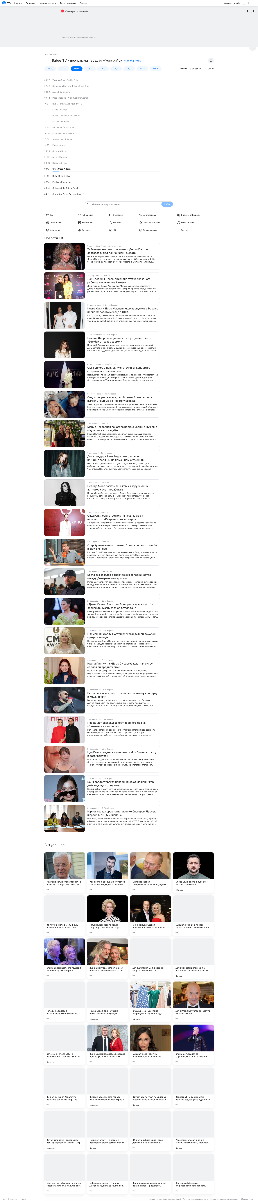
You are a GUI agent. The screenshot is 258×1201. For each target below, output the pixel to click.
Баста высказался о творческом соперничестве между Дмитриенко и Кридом (119, 576)
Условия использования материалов (224, 1199)
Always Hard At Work (62, 139)
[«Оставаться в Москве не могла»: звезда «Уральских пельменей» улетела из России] (64, 1174)
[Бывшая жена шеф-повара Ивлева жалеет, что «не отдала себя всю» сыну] (193, 915)
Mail (4, 1199)
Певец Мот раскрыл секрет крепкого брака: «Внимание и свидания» (116, 724)
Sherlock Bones (59, 151)
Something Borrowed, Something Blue (70, 86)
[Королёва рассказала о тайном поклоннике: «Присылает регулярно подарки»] (150, 1174)
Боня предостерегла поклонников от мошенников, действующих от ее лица (121, 783)
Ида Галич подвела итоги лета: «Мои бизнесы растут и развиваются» (122, 754)
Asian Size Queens (61, 92)
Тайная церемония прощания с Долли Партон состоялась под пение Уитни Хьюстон (117, 251)
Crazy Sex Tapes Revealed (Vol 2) (68, 194)
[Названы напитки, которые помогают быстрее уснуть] (107, 1002)
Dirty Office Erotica (61, 176)
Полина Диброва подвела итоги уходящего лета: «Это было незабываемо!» (119, 339)
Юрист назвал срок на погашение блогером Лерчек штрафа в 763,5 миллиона (121, 813)
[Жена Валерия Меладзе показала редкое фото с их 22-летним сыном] (107, 1045)
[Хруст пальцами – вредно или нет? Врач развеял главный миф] (64, 1131)
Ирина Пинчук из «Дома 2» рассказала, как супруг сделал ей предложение (120, 665)
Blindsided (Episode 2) (63, 127)
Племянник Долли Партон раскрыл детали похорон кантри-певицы (121, 635)
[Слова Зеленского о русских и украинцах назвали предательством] (193, 872)
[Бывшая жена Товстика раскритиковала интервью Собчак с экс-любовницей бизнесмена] (150, 1045)
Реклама (22, 1199)
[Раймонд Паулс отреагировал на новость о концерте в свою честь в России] (64, 872)
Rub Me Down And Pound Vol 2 (67, 103)
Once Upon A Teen (61, 169)
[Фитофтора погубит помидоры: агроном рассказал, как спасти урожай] (150, 1088)
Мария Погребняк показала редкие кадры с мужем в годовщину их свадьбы (122, 428)
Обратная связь (247, 1199)
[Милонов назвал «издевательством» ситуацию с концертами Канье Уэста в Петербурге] (150, 872)
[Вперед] (253, 11)
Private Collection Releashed (66, 115)
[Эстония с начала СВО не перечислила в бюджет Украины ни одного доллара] (64, 1045)
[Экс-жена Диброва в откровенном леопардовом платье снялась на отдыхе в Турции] (193, 1174)
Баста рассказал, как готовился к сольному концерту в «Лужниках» (122, 695)
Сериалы (198, 68)
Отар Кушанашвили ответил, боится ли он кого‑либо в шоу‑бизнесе (122, 547)
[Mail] (4, 3)
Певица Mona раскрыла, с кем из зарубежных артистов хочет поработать (117, 487)
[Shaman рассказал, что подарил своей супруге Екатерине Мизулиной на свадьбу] (64, 958)
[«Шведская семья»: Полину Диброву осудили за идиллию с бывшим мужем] (107, 1174)
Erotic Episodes (59, 109)
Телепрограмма (51, 54)
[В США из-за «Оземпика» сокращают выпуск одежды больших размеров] (150, 1002)
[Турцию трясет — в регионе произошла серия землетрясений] (107, 1131)
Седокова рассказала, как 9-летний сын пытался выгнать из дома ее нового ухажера (120, 399)
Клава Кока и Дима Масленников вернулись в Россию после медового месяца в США (122, 310)
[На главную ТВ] (8, 3)
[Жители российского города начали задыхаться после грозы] (107, 1088)
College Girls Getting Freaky (65, 188)
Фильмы (184, 68)
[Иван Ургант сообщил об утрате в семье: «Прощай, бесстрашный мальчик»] (107, 872)
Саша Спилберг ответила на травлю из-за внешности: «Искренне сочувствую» (115, 517)
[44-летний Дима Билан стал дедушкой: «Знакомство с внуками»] (150, 1131)
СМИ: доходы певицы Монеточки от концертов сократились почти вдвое (118, 369)
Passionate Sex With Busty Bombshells (70, 98)
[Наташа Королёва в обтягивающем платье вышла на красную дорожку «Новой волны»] (64, 1002)
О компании (12, 1199)
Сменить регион (132, 60)
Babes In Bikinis (59, 163)
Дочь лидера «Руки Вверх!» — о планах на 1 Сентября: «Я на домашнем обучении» (115, 458)
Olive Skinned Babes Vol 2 (64, 133)
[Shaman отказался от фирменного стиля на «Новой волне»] (193, 1045)
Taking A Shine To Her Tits (65, 80)
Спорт (211, 68)
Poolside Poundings (61, 182)
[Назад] (247, 11)
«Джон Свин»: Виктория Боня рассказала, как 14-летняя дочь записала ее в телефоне (120, 606)
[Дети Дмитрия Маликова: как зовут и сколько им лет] (150, 958)
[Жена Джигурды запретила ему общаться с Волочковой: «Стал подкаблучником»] (107, 958)
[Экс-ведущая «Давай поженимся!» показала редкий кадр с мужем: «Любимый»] (150, 915)
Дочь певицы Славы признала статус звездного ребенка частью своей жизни (118, 280)
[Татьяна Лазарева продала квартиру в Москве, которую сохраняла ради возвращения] (107, 915)
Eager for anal (59, 145)
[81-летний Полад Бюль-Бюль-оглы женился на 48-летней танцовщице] (64, 915)
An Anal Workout (60, 157)
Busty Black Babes (61, 121)
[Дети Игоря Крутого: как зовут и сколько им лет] (193, 1002)
